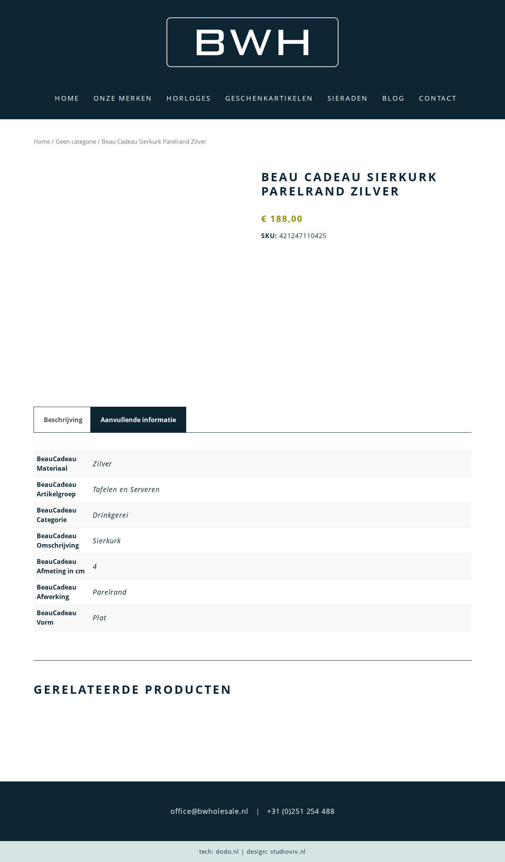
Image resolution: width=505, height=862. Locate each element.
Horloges (188, 98)
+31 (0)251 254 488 (301, 811)
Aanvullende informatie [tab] (138, 419)
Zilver (102, 463)
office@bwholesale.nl (209, 811)
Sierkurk (107, 540)
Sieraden (347, 98)
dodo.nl (227, 851)
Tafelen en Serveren (126, 489)
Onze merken (123, 98)
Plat (100, 617)
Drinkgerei (111, 515)
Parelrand (110, 592)
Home (67, 98)
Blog (393, 98)
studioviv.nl (288, 851)
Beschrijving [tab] (63, 419)
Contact (438, 98)
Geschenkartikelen (269, 98)
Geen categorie (76, 141)
